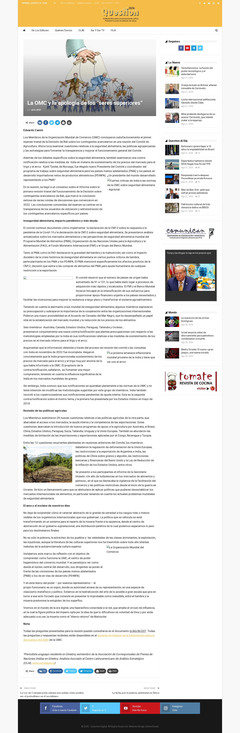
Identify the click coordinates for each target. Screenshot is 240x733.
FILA (117, 3)
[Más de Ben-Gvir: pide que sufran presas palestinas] (172, 193)
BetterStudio (152, 726)
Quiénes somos (84, 3)
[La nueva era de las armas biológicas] (172, 321)
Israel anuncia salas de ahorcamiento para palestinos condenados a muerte (197, 335)
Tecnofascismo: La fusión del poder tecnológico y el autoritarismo (197, 71)
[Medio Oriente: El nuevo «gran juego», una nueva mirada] (172, 353)
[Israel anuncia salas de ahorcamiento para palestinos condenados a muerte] (172, 336)
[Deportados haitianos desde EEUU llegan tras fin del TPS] (172, 164)
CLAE (96, 3)
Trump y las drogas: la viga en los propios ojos (189, 253)
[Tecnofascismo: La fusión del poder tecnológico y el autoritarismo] (172, 72)
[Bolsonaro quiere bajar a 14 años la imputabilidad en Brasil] (172, 150)
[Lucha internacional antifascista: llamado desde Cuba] (172, 103)
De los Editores (67, 3)
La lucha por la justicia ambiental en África (135, 692)
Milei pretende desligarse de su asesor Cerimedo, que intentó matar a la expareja (198, 117)
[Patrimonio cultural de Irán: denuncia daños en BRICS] (172, 208)
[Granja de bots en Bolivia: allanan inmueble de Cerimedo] (172, 89)
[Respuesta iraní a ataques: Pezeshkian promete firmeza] (172, 179)
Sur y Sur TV (107, 3)
